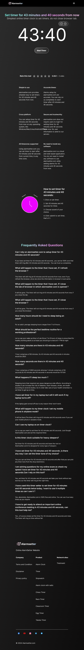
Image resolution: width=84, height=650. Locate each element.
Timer (38, 571)
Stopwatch (40, 578)
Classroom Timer (42, 606)
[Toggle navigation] (74, 3)
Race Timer (40, 599)
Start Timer (41, 50)
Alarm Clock (40, 564)
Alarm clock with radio (44, 585)
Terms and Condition (24, 564)
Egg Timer (40, 613)
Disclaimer (20, 571)
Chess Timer (40, 592)
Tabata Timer (41, 620)
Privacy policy (21, 578)
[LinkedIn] (19, 633)
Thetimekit (61, 563)
